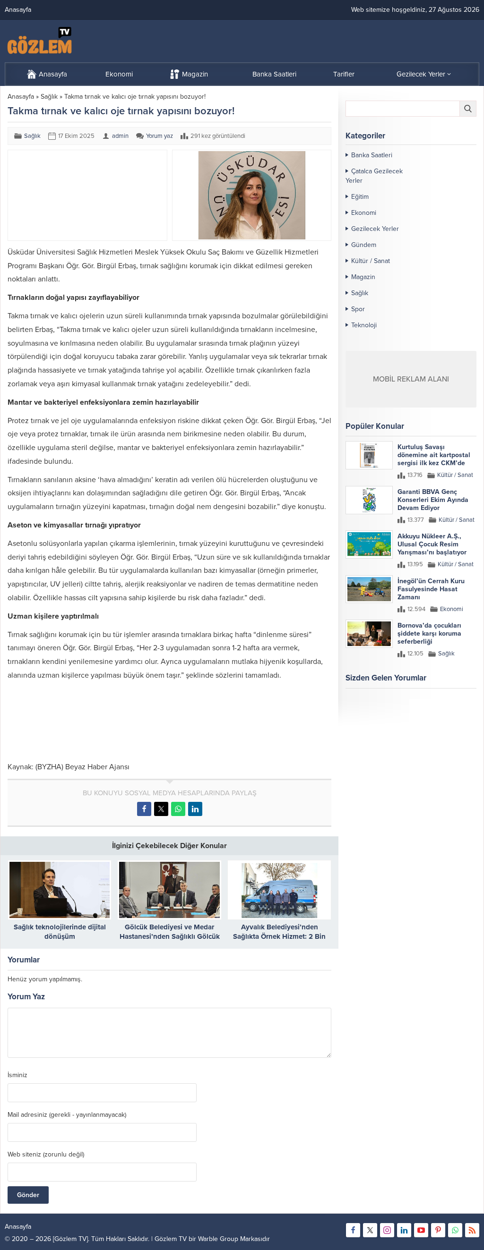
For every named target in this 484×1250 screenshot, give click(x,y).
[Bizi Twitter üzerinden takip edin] (370, 1230)
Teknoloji (364, 325)
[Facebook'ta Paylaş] (144, 809)
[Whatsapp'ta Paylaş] (178, 809)
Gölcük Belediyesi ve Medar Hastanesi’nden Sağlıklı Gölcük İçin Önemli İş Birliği (170, 936)
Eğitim (360, 197)
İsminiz (17, 1075)
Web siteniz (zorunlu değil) (46, 1154)
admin (120, 136)
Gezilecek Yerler (375, 229)
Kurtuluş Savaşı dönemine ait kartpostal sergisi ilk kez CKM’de (434, 455)
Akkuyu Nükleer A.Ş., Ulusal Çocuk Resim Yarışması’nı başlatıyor (432, 544)
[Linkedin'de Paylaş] (195, 809)
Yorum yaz (159, 136)
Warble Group (218, 1239)
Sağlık (49, 97)
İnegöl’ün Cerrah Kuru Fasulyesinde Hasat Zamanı (431, 589)
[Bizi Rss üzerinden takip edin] (472, 1230)
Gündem (363, 245)
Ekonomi (363, 213)
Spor (358, 309)
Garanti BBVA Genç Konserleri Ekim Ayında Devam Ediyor (433, 500)
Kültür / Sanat (370, 261)
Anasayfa (21, 97)
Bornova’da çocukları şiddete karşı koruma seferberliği (429, 633)
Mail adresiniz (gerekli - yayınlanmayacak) (67, 1115)
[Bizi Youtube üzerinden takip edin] (421, 1230)
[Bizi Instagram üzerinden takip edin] (387, 1230)
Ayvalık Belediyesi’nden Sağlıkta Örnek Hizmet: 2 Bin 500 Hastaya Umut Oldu (279, 936)
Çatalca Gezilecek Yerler (374, 176)
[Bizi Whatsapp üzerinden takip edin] (455, 1230)
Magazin (363, 277)
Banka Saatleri (371, 155)
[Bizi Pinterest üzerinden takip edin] (438, 1230)
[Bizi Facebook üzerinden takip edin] (353, 1230)
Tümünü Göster (456, 715)
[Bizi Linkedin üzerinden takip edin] (404, 1230)
